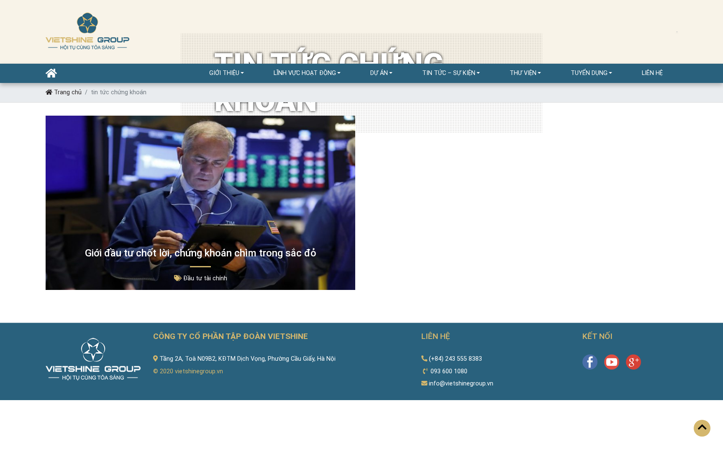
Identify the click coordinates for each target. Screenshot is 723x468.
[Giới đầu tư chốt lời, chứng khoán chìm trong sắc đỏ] (200, 203)
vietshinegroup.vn (199, 371)
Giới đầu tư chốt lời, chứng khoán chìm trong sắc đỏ (200, 253)
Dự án (379, 73)
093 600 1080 (449, 371)
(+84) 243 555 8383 (455, 358)
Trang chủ (67, 92)
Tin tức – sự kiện (448, 73)
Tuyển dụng (589, 73)
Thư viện (523, 73)
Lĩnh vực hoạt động (305, 73)
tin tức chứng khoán (118, 92)
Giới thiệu (224, 73)
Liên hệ (652, 73)
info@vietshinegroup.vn (461, 383)
